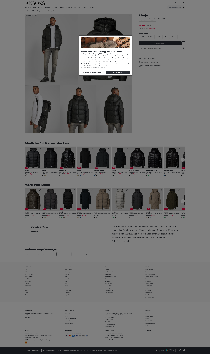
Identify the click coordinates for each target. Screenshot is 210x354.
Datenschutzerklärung (93, 67)
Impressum (102, 67)
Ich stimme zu (117, 72)
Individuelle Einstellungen (92, 72)
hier (95, 65)
